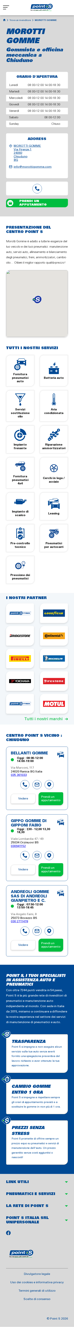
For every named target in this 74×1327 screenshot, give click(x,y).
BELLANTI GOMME (29, 753)
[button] (37, 299)
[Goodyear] (54, 613)
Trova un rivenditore (20, 20)
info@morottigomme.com (33, 166)
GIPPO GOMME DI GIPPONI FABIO (28, 823)
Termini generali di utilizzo (37, 1290)
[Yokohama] (20, 681)
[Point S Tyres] (20, 613)
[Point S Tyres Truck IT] (20, 704)
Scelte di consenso (37, 1299)
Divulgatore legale (37, 1274)
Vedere (23, 798)
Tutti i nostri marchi (43, 719)
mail (37, 784)
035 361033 (19, 775)
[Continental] (54, 636)
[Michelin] (54, 658)
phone (24, 784)
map (49, 784)
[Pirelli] (20, 658)
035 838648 (37, 188)
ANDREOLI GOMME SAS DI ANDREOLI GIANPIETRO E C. (30, 896)
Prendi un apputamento (32, 203)
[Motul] (54, 704)
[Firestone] (54, 681)
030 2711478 (19, 921)
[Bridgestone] (20, 636)
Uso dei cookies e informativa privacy (37, 1282)
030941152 (18, 846)
